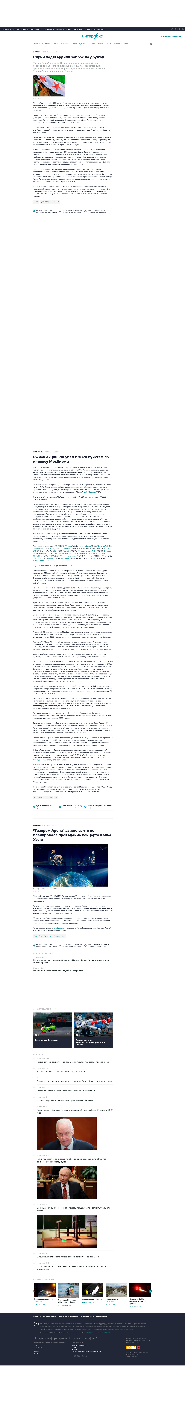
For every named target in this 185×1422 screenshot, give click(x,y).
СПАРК (36, 1345)
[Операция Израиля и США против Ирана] (68, 1297)
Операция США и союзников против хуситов (137, 1301)
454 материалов (88, 1302)
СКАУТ (36, 1349)
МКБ (52, 549)
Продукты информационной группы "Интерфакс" (65, 1338)
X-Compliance (38, 1347)
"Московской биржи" (69, 556)
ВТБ (54, 551)
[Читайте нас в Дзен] (73, 1356)
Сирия (36, 202)
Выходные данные (132, 1354)
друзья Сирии (46, 202)
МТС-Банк (67, 620)
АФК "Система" (90, 492)
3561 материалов (64, 1305)
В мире (55, 44)
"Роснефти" (43, 553)
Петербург (48, 936)
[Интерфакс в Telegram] (76, 1356)
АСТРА (36, 1353)
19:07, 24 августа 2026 (52, 452)
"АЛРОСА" (95, 553)
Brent (51, 797)
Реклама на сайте (87, 1316)
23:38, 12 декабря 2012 (49, 52)
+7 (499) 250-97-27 (106, 1333)
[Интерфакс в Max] (86, 1356)
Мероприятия (101, 29)
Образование (90, 29)
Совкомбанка (85, 546)
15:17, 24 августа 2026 (49, 230)
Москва (92, 44)
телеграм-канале (59, 913)
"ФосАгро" (101, 546)
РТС (45, 797)
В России (46, 44)
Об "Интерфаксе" (23, 29)
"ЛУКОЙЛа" (38, 556)
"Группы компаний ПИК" (88, 551)
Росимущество (53, 374)
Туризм (68, 29)
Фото (126, 44)
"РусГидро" (37, 760)
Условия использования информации (137, 1352)
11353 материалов (40, 1305)
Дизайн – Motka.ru (131, 1356)
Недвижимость (78, 29)
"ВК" (57, 546)
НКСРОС (56, 202)
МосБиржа (38, 797)
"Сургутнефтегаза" (61, 553)
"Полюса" (107, 551)
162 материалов (111, 1305)
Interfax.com (35, 29)
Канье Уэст (38, 936)
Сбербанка (66, 558)
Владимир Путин (40, 374)
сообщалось (59, 928)
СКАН (74, 1347)
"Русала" (36, 558)
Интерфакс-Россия (47, 29)
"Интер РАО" (65, 549)
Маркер (36, 1351)
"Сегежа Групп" (81, 674)
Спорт (74, 44)
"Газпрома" (50, 558)
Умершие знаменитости (92, 1299)
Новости (108, 44)
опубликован (63, 307)
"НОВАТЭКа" (95, 558)
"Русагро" (69, 546)
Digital (100, 44)
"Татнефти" (67, 551)
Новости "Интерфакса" (79, 1345)
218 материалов (135, 1307)
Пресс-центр (63, 1316)
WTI (56, 797)
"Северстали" (89, 556)
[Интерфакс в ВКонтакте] (79, 1356)
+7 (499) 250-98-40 (91, 1333)
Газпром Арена (59, 936)
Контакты (37, 1316)
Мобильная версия (8, 29)
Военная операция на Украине (43, 1300)
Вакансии (74, 1316)
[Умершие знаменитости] (92, 1296)
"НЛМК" (80, 549)
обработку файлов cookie (125, 1329)
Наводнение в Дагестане (112, 1300)
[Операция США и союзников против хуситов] (140, 1296)
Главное (36, 44)
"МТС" (51, 556)
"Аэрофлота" (38, 549)
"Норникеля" (38, 561)
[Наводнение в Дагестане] (116, 1296)
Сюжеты (117, 44)
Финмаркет (60, 29)
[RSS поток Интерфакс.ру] (83, 1356)
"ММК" (103, 556)
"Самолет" (47, 760)
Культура (83, 44)
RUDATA (74, 1349)
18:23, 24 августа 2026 (49, 825)
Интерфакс (92, 36)
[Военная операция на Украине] (45, 1296)
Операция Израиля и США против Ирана (67, 1301)
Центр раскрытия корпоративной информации (86, 1351)
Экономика (64, 44)
